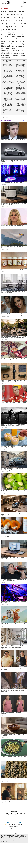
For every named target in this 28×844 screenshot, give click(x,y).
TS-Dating (8, 8)
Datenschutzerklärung (13, 826)
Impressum (19, 824)
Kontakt (13, 824)
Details (24, 840)
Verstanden (3, 841)
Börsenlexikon (14, 811)
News (9, 824)
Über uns (20, 828)
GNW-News (3, 8)
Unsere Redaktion (10, 830)
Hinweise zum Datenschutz (11, 828)
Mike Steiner (18, 830)
